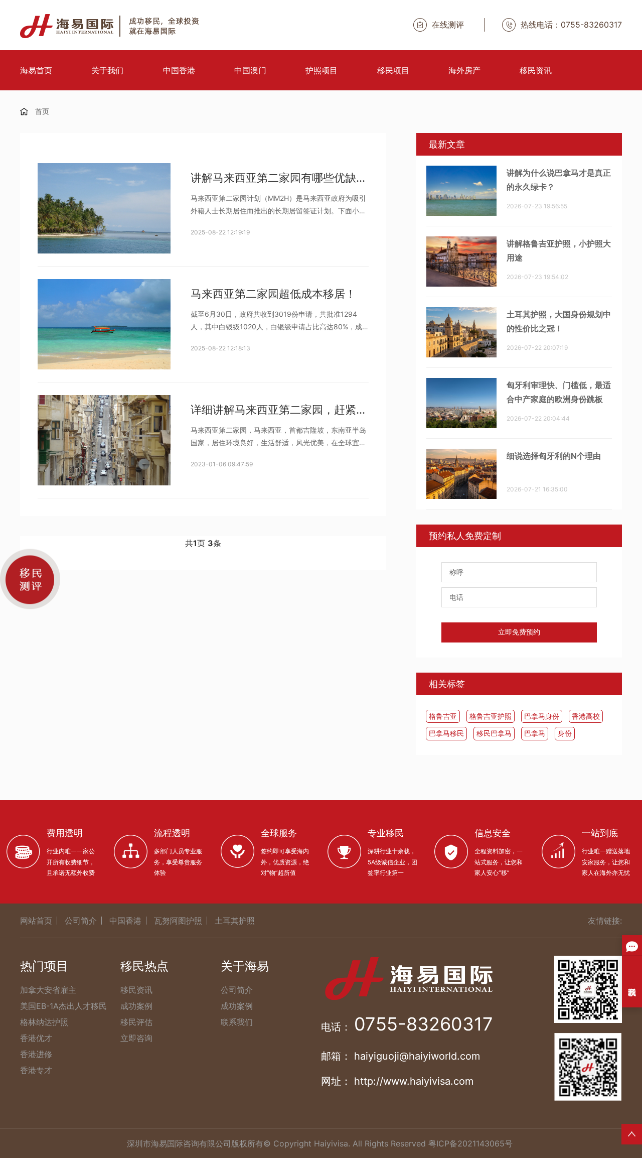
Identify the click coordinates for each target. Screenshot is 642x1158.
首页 (42, 111)
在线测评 (448, 25)
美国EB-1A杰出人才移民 (63, 1006)
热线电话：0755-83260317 (571, 25)
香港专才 (36, 1070)
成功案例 (136, 1006)
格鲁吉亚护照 (490, 716)
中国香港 (179, 70)
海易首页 (36, 70)
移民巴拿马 (494, 733)
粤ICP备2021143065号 (470, 1143)
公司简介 (81, 921)
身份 (565, 733)
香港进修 (36, 1054)
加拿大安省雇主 (48, 990)
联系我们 (237, 1022)
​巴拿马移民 (446, 733)
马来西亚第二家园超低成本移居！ (273, 293)
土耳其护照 (235, 921)
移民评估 (136, 1022)
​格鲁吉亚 (443, 716)
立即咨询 (136, 1038)
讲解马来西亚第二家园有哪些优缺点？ (280, 177)
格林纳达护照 (44, 1022)
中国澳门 (250, 70)
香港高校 (586, 716)
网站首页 (36, 921)
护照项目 (321, 70)
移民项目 (393, 70)
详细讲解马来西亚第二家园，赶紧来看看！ (280, 409)
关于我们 (107, 70)
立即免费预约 (519, 632)
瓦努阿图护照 (178, 921)
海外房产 (464, 70)
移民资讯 (536, 70)
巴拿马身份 (541, 716)
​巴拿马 (534, 733)
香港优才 (36, 1038)
